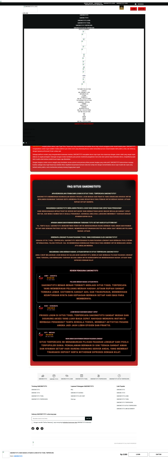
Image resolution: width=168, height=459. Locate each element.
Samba (84, 104)
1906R (84, 118)
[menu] (84, 69)
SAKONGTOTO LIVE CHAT (78, 396)
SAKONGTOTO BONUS (77, 393)
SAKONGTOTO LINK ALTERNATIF (126, 408)
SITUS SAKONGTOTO (29, 137)
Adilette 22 (84, 105)
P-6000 (84, 95)
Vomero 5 (84, 97)
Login (133, 9)
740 (84, 115)
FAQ (72, 389)
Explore (25, 13)
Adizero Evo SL (84, 108)
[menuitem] (84, 15)
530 (84, 113)
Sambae (84, 107)
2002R (84, 116)
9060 (84, 120)
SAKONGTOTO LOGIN (109, 3)
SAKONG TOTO (54, 379)
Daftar (141, 9)
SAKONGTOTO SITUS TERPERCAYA (94, 4)
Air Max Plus (84, 94)
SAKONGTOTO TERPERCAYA (98, 379)
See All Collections (84, 99)
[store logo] (30, 9)
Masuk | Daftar (88, 3)
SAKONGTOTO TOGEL (122, 3)
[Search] (122, 8)
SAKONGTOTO (98, 3)
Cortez (84, 91)
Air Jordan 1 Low (84, 92)
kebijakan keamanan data (70, 422)
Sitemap (73, 399)
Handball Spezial (84, 102)
